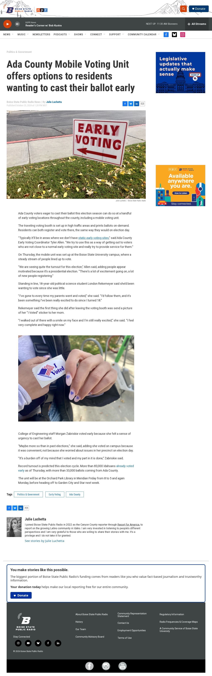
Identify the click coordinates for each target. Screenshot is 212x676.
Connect (96, 34)
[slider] (22, 24)
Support (115, 34)
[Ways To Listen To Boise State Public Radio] (180, 185)
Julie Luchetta (54, 102)
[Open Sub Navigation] (13, 34)
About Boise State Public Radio (92, 614)
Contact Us (123, 623)
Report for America (128, 524)
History (79, 622)
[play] (7, 24)
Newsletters (41, 34)
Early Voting (55, 494)
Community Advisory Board (90, 637)
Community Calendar (142, 34)
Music (22, 34)
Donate (200, 8)
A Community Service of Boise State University (179, 629)
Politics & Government (19, 52)
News (6, 34)
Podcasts (60, 34)
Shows (78, 34)
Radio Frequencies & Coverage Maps (179, 622)
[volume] (17, 24)
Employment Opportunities (132, 630)
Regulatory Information (172, 614)
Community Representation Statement (132, 615)
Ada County (74, 494)
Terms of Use (125, 638)
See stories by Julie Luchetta (44, 541)
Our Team (81, 629)
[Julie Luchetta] (14, 527)
